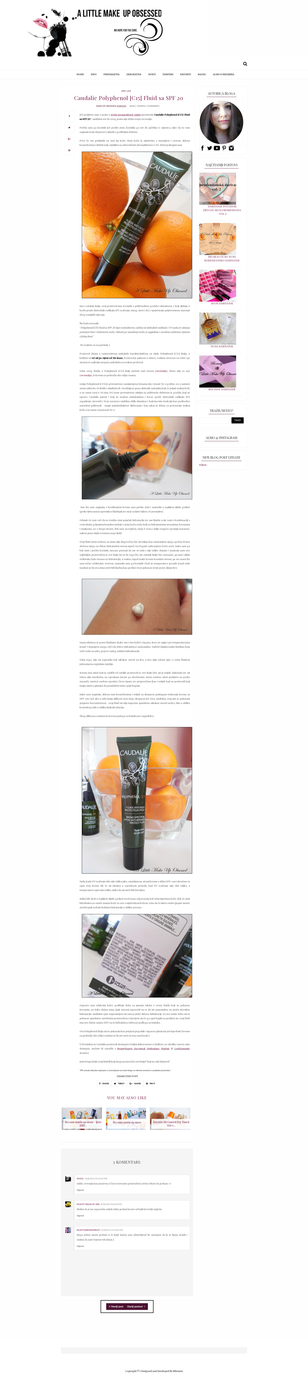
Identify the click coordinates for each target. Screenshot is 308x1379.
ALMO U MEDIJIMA (223, 74)
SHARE (105, 1083)
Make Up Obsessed (106, 106)
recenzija (161, 371)
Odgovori (80, 1190)
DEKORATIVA (133, 74)
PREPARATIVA (111, 74)
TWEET (120, 1083)
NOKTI (152, 74)
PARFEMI (168, 74)
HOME (80, 74)
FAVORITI (185, 74)
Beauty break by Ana (88, 1204)
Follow (203, 465)
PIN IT (152, 1083)
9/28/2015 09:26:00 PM (96, 1178)
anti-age (126, 91)
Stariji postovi (135, 1306)
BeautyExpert (124, 1048)
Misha (80, 1178)
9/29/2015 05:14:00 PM (111, 1204)
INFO (94, 74)
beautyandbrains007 (88, 1230)
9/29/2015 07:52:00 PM (112, 1230)
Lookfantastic (182, 1048)
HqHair (165, 1048)
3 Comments (152, 106)
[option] (83, 1120)
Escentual (139, 1048)
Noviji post (117, 1306)
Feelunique (153, 1048)
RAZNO (202, 74)
